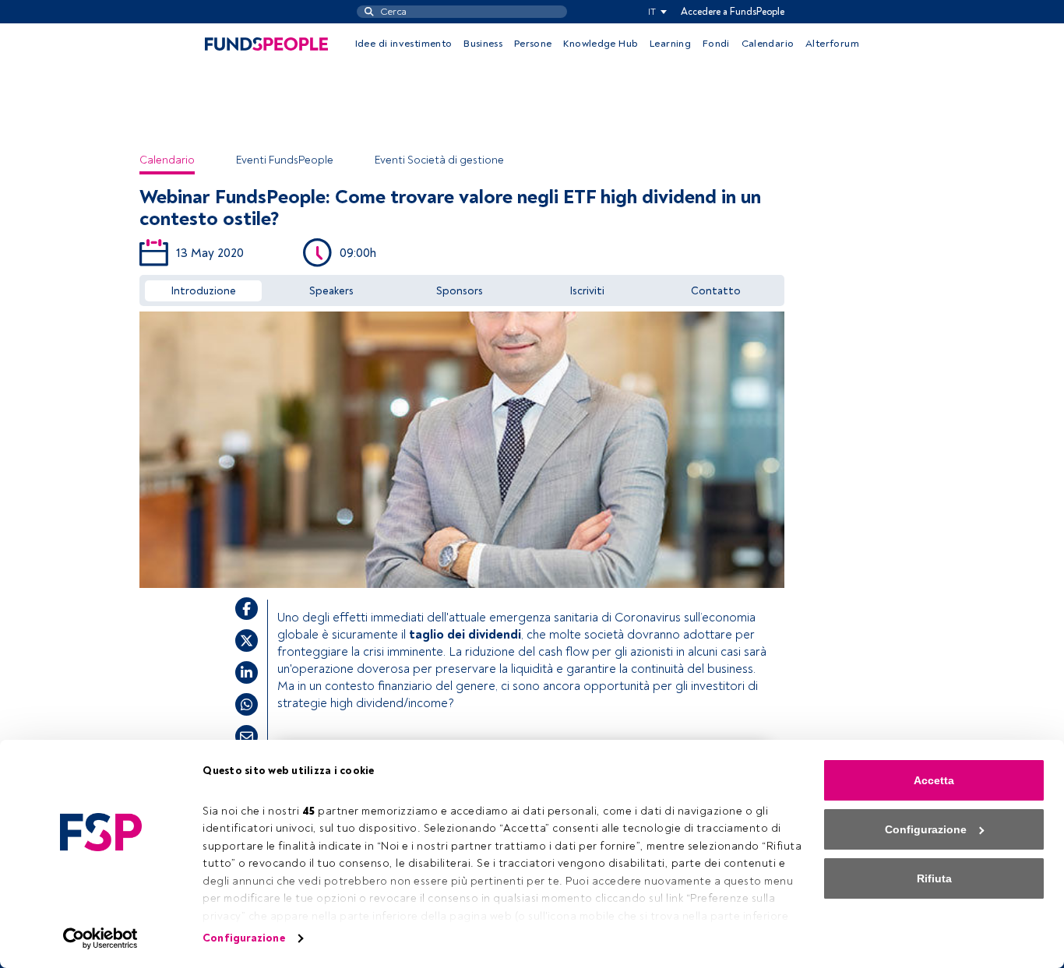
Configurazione (243, 938)
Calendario (768, 43)
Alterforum (832, 43)
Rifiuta (934, 878)
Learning (670, 43)
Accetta (934, 780)
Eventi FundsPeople (284, 160)
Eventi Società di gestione (439, 160)
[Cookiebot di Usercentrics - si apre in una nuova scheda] (101, 938)
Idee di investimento (404, 43)
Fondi (716, 43)
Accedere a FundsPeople (732, 11)
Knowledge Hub (600, 43)
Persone (533, 43)
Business (482, 43)
